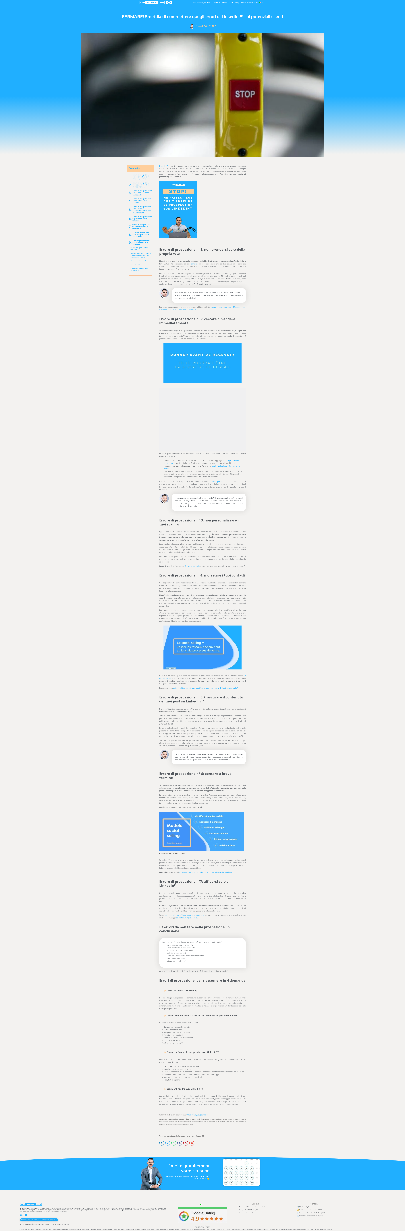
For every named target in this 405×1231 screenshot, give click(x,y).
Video (243, 2)
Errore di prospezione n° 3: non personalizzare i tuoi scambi (142, 193)
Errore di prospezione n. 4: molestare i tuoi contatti (142, 201)
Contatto (251, 2)
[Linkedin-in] (21, 1215)
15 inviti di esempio (192, 566)
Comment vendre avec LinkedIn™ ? (139, 270)
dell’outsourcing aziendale (186, 918)
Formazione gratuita (201, 2)
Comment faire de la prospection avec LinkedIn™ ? (138, 263)
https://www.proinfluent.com (197, 1115)
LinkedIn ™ (163, 166)
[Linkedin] (167, 2)
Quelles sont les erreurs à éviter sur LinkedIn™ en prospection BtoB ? (140, 255)
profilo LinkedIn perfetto (222, 466)
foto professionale (232, 460)
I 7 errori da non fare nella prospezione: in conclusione (140, 235)
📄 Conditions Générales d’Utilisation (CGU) (311, 1213)
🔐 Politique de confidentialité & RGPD (309, 1210)
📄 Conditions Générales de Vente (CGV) (310, 1216)
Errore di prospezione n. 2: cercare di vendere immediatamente (142, 185)
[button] (257, 2)
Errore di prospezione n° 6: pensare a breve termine (142, 219)
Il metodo (216, 2)
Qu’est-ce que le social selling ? (139, 249)
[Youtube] (170, 2)
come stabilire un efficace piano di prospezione (184, 915)
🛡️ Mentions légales (303, 1207)
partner (194, 264)
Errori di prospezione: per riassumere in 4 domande (141, 243)
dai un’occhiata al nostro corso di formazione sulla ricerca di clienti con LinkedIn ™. (206, 688)
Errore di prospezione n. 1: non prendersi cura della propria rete (142, 177)
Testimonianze (227, 2)
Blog (237, 2)
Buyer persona (218, 481)
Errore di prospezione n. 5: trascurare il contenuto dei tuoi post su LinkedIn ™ (142, 210)
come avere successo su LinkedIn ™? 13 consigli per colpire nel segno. (206, 872)
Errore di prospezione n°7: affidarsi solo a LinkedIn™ (141, 227)
